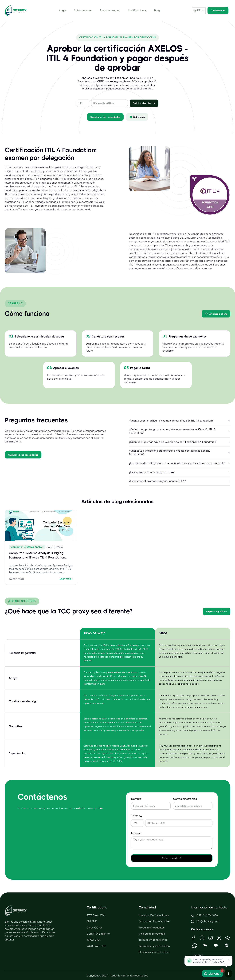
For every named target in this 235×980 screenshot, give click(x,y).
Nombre (136, 799)
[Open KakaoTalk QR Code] (216, 945)
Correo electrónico (185, 799)
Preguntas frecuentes (151, 927)
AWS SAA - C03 (96, 915)
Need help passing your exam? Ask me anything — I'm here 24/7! (209, 960)
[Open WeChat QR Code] (205, 945)
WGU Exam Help (96, 946)
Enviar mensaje (170, 858)
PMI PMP (92, 921)
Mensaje (136, 833)
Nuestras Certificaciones (154, 915)
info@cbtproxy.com (207, 921)
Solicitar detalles (142, 103)
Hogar (62, 10)
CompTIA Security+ (98, 933)
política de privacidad (152, 933)
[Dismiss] (228, 959)
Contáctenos (218, 10)
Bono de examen (110, 10)
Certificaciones (137, 10)
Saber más (139, 117)
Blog (157, 10)
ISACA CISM (94, 939)
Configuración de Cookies (154, 952)
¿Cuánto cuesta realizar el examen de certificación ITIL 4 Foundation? (171, 420)
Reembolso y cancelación (154, 946)
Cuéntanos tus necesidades (105, 117)
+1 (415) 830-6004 (207, 915)
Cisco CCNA (94, 927)
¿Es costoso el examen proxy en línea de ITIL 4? (157, 480)
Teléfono (136, 816)
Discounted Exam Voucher (154, 921)
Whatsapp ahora (218, 314)
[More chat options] (228, 973)
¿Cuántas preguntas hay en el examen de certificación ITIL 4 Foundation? (173, 441)
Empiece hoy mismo (216, 611)
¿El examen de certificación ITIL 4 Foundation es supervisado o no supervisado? (177, 463)
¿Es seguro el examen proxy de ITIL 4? (151, 472)
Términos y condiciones (153, 939)
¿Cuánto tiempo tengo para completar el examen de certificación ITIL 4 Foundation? (172, 431)
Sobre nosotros (83, 10)
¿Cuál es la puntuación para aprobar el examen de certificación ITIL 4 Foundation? (170, 452)
